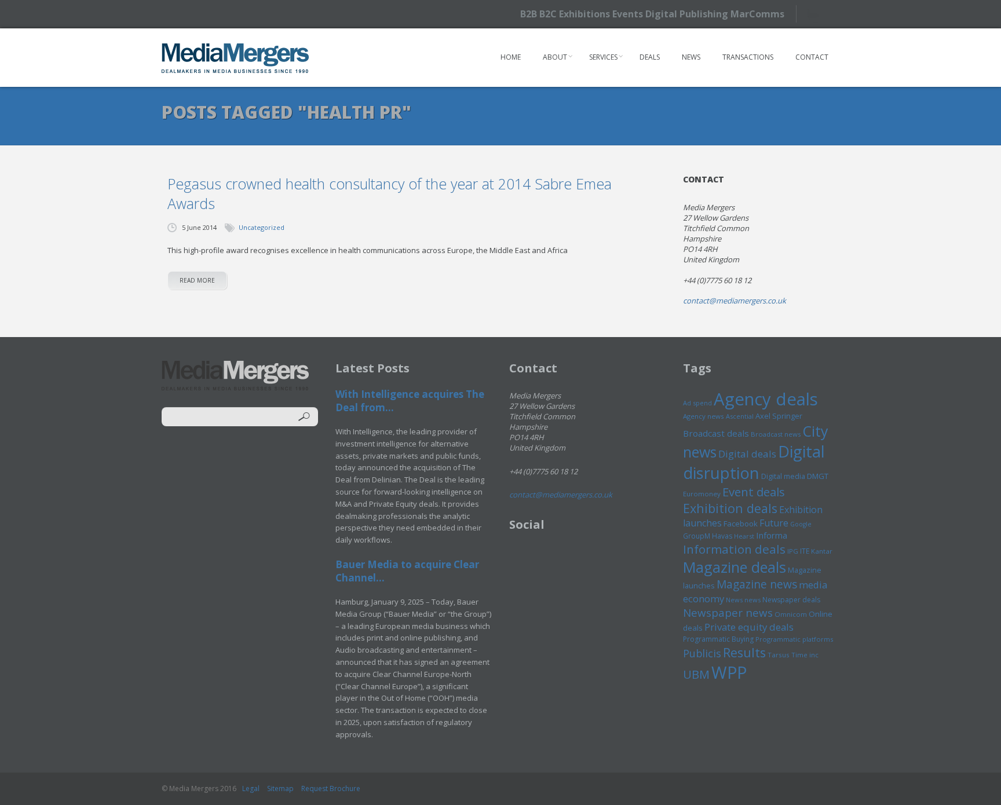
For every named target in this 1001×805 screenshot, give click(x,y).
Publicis (702, 653)
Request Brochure (330, 788)
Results (744, 652)
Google (801, 524)
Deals (650, 57)
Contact (811, 57)
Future (773, 523)
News (691, 57)
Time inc (805, 654)
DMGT (817, 476)
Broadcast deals (716, 433)
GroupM (696, 535)
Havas (722, 536)
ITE (804, 551)
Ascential (740, 416)
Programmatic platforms (794, 639)
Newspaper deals (791, 600)
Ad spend (697, 402)
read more (197, 280)
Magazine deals (734, 567)
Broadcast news (776, 434)
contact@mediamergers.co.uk (734, 300)
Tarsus (779, 654)
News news (743, 599)
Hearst (744, 536)
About (555, 57)
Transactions (747, 57)
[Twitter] (818, 13)
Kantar (821, 551)
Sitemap (280, 788)
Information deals (734, 549)
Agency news (703, 416)
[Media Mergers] (235, 58)
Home (510, 57)
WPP (729, 672)
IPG (792, 551)
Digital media (783, 476)
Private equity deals (749, 627)
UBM (696, 674)
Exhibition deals (730, 508)
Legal (251, 788)
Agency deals (766, 399)
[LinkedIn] (838, 13)
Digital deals (747, 453)
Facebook (741, 523)
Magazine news (757, 584)
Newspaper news (728, 612)
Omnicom (791, 614)
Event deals (753, 492)
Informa (771, 535)
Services (603, 57)
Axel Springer (778, 416)
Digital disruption (754, 462)
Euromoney (702, 493)
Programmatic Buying (718, 639)
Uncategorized (261, 227)
